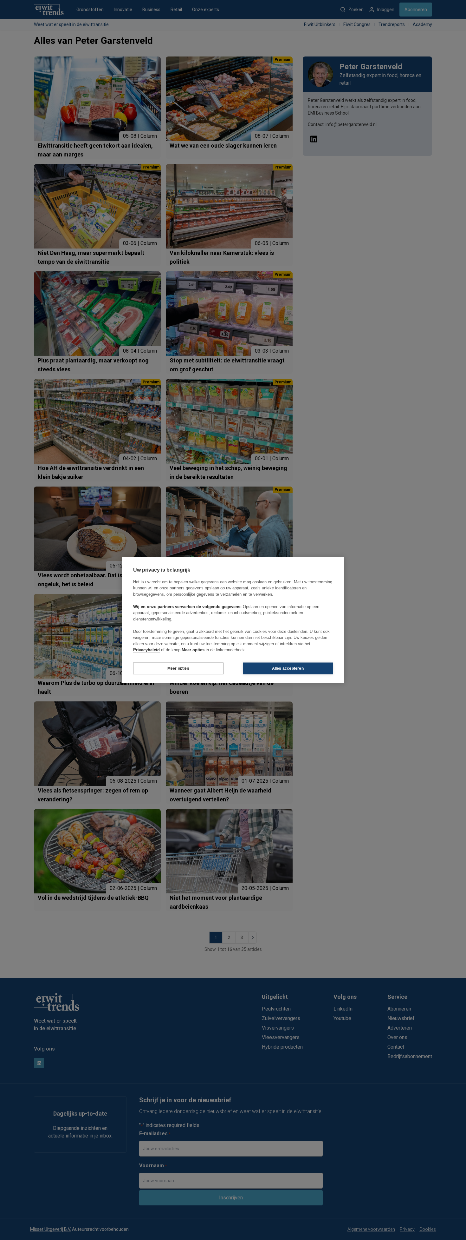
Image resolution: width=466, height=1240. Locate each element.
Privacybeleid (146, 649)
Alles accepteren (288, 668)
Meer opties (178, 668)
